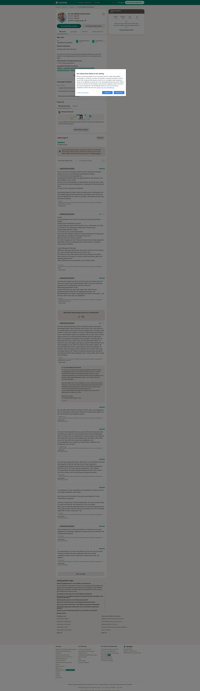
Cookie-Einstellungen (83, 92)
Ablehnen (107, 92)
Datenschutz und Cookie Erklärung (105, 87)
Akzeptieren (119, 92)
